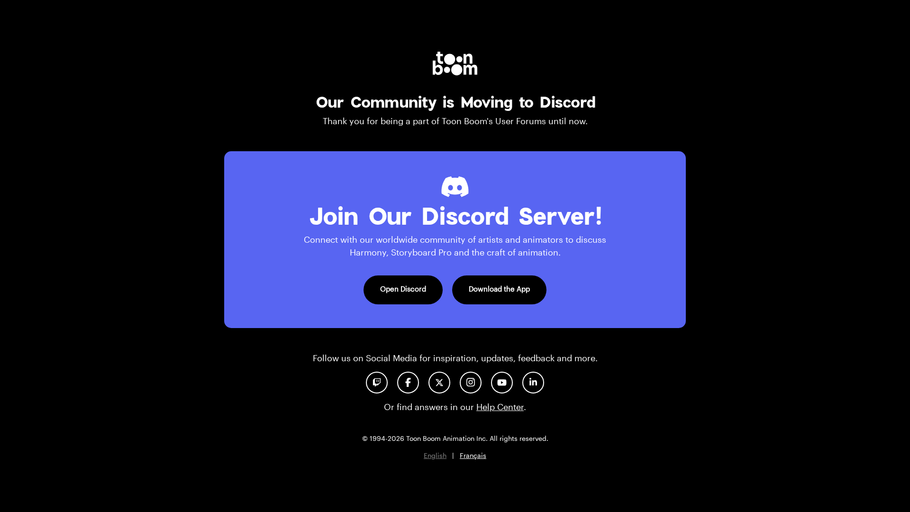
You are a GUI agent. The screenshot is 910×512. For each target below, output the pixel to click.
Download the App (499, 288)
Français (473, 455)
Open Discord (403, 288)
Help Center (500, 407)
